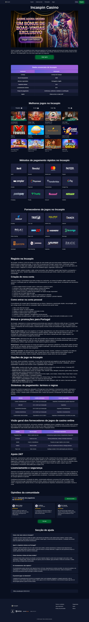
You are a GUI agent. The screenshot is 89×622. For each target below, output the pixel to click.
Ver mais (44, 521)
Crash (52, 108)
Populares (18, 108)
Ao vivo (35, 108)
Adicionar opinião (70, 498)
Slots (69, 108)
